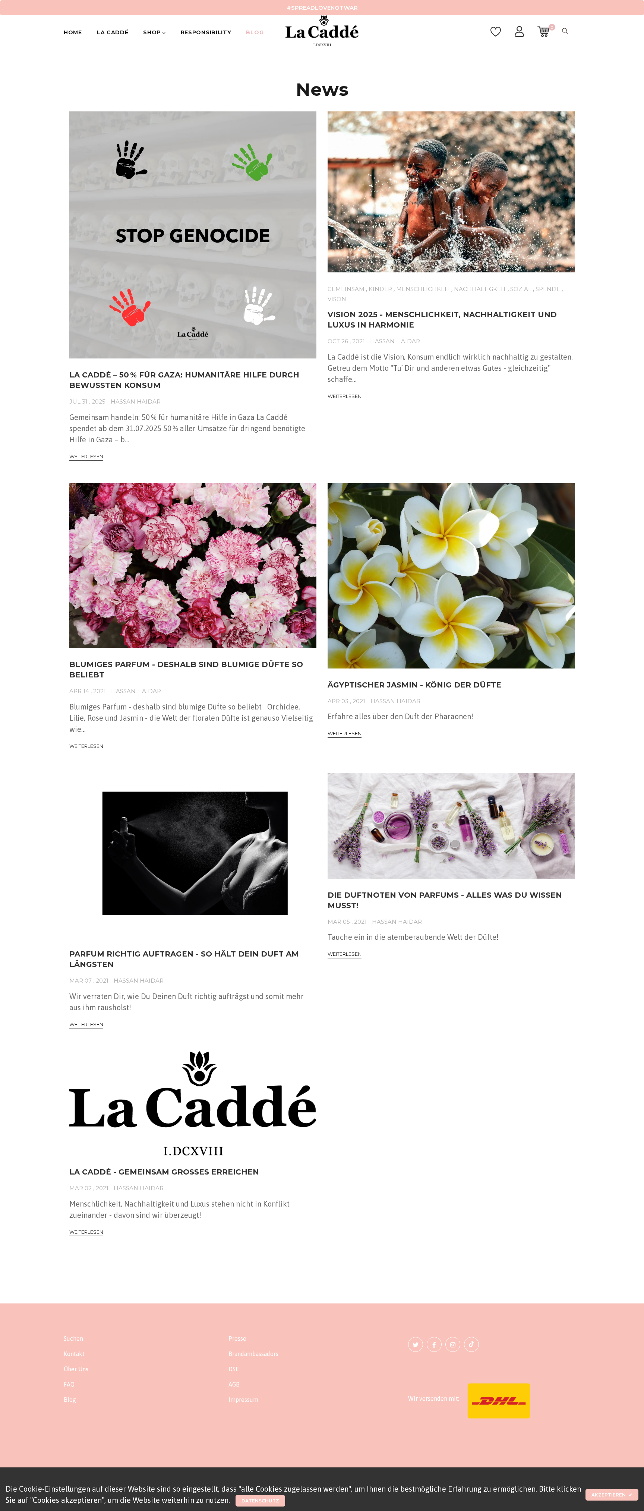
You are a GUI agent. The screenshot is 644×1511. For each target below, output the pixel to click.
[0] (543, 35)
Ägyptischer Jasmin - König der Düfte (414, 684)
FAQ (69, 1384)
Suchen (73, 1338)
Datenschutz (260, 1501)
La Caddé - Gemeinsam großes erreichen (164, 1171)
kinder (380, 289)
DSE (233, 1369)
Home (73, 32)
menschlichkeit (423, 289)
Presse (237, 1338)
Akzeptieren (611, 1495)
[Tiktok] (471, 1344)
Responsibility (206, 32)
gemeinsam (346, 289)
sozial (520, 289)
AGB (234, 1384)
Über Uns (76, 1369)
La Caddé (113, 32)
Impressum (243, 1399)
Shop (152, 32)
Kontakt (74, 1353)
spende (548, 289)
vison (337, 299)
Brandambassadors (253, 1353)
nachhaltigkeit (480, 289)
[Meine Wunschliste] (495, 35)
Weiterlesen (86, 456)
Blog (254, 32)
